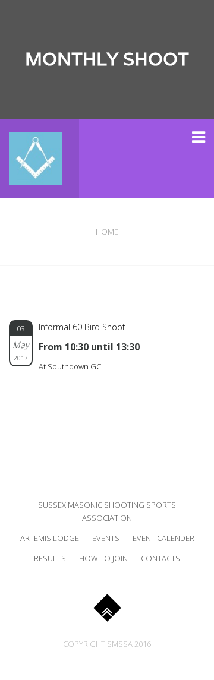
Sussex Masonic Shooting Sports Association (107, 511)
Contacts (160, 558)
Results (50, 558)
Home (107, 231)
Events (105, 538)
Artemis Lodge (49, 538)
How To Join (103, 558)
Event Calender (163, 538)
